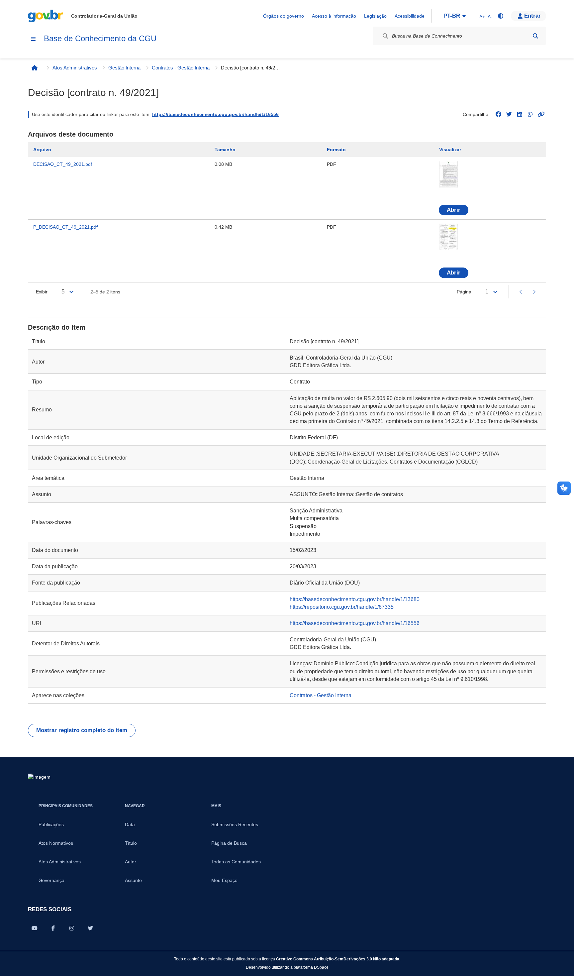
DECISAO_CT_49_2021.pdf (62, 164)
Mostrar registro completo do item (81, 730)
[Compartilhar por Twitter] (90, 928)
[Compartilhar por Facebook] (53, 928)
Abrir (453, 210)
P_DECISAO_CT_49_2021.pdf (65, 227)
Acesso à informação (334, 16)
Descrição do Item (56, 327)
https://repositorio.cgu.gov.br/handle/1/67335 (342, 607)
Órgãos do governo (283, 16)
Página (464, 291)
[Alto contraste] (500, 16)
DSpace (321, 967)
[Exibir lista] (71, 291)
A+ (482, 16)
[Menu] (33, 39)
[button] (528, 16)
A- (490, 16)
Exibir (42, 291)
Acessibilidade (410, 16)
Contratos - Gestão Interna (181, 67)
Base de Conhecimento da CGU (100, 38)
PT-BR (451, 16)
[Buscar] (535, 36)
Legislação (375, 16)
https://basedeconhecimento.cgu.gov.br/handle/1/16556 (215, 114)
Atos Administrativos (74, 67)
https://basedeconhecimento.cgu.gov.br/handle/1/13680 (355, 599)
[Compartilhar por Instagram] (71, 928)
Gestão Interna (124, 67)
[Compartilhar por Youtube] (34, 928)
